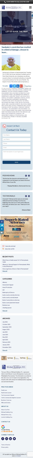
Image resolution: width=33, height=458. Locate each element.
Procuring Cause (13, 102)
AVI (30, 88)
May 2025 (5, 337)
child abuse (18, 110)
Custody (10, 91)
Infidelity (26, 94)
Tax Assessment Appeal (7, 395)
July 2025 (5, 332)
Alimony (14, 88)
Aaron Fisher (10, 110)
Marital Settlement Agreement (11, 97)
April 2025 (5, 339)
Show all (5, 271)
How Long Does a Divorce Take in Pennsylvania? (15, 269)
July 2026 (5, 322)
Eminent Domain (23, 91)
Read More (28, 86)
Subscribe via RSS (9, 249)
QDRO (7, 104)
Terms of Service (5, 444)
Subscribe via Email (10, 246)
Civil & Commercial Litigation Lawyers (11, 397)
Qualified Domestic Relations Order (20, 104)
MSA (3, 99)
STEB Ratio (21, 107)
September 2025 (7, 327)
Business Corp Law (6, 400)
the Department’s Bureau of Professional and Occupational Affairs (14, 115)
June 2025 (5, 334)
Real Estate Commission (16, 105)
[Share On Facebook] (2, 221)
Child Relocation (17, 90)
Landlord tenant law (15, 96)
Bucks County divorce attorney (11, 300)
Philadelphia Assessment (11, 99)
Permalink (5, 86)
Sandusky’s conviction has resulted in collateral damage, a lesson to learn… (16, 50)
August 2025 (6, 329)
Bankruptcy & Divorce (8, 292)
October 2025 (6, 324)
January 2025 (6, 344)
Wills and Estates (5, 402)
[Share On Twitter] (2, 225)
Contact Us (5, 421)
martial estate (25, 97)
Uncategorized (22, 108)
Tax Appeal (5, 108)
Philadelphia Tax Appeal (22, 100)
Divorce (15, 91)
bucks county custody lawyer (10, 297)
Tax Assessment (13, 108)
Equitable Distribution (19, 93)
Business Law (6, 305)
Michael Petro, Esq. (6, 414)
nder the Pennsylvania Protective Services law (16, 112)
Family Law (12, 94)
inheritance (5, 96)
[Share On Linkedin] (2, 229)
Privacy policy (4, 447)
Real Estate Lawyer (6, 392)
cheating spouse (7, 90)
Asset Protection (7, 287)
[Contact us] (2, 232)
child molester (26, 110)
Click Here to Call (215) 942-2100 (17, 1)
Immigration (19, 94)
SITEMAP (18, 456)
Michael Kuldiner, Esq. (7, 412)
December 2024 (7, 347)
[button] (30, 7)
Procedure (5, 102)
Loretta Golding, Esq (6, 417)
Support (27, 107)
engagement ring (7, 93)
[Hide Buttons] (1, 235)
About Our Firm (5, 409)
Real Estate (5, 105)
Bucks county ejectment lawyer (11, 302)
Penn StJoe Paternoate (9, 113)
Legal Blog (26, 96)
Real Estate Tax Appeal (11, 107)
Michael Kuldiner (21, 116)
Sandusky (19, 113)
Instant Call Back (13, 126)
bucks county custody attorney (11, 295)
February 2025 (6, 342)
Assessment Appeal (23, 88)
